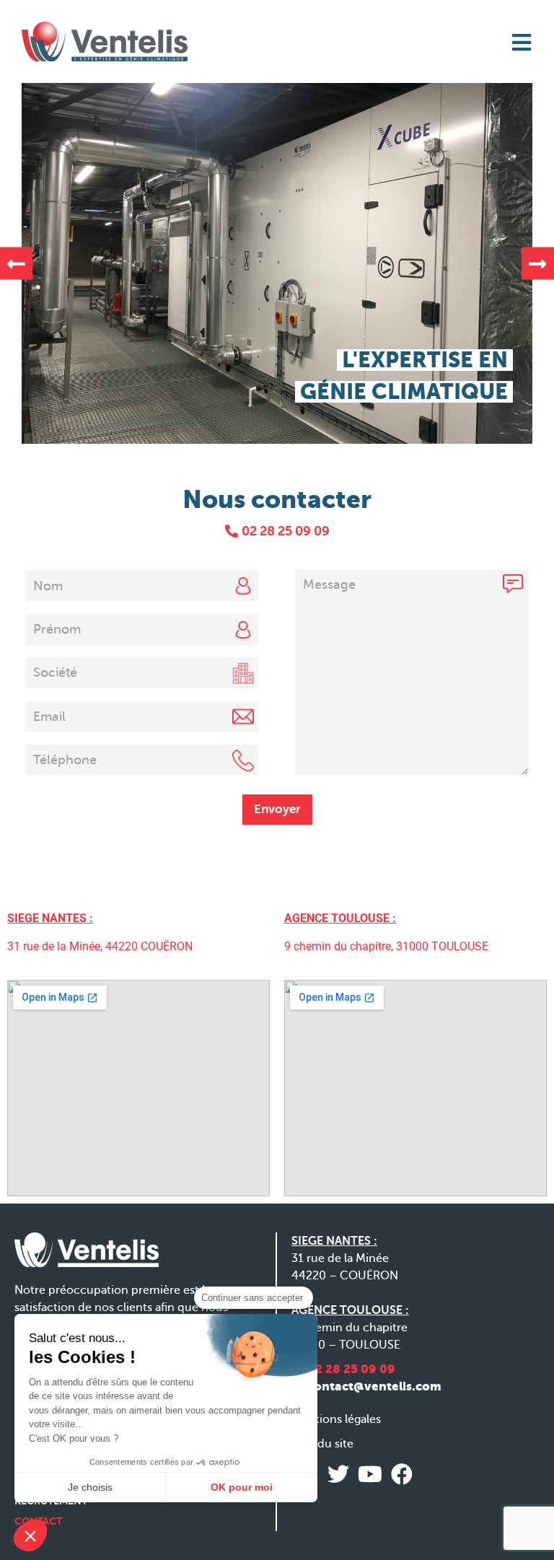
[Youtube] (370, 1474)
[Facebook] (402, 1474)
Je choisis (90, 1487)
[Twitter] (338, 1474)
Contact (38, 1521)
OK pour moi (242, 1487)
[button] (16, 263)
